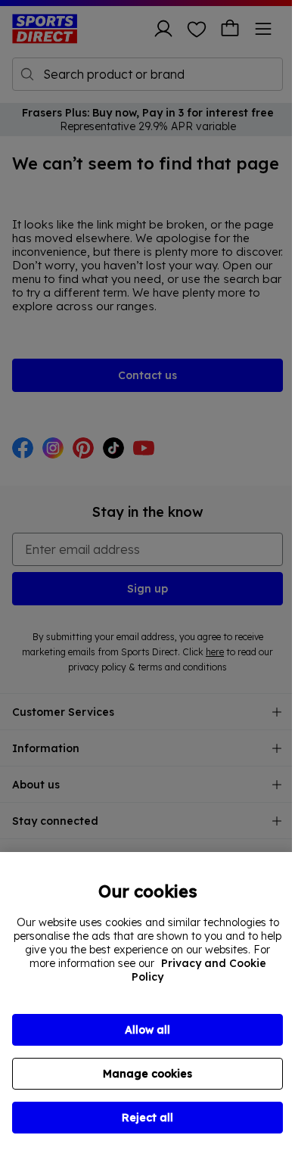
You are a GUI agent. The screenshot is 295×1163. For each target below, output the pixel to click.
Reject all (147, 1117)
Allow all (147, 1030)
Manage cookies (147, 1074)
